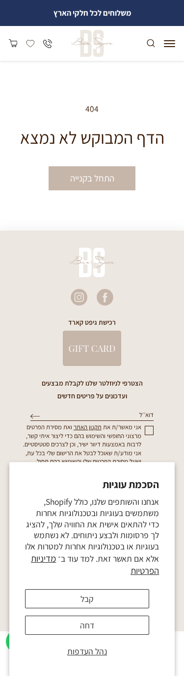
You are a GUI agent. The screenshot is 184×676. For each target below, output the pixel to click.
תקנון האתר (88, 427)
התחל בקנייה (92, 178)
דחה (87, 625)
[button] (169, 43)
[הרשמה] (35, 416)
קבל (87, 598)
